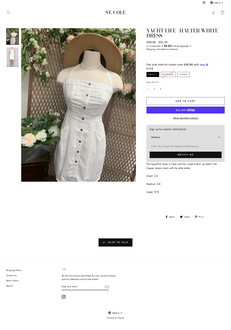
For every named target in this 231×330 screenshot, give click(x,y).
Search (9, 285)
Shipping (150, 49)
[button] (185, 46)
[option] (78, 105)
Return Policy (12, 280)
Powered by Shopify (115, 317)
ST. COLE (115, 12)
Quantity (153, 82)
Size (150, 68)
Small (152, 74)
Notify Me (185, 154)
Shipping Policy (14, 270)
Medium (168, 74)
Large (183, 74)
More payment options (185, 118)
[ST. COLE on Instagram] (64, 297)
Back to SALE (117, 242)
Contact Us (11, 275)
